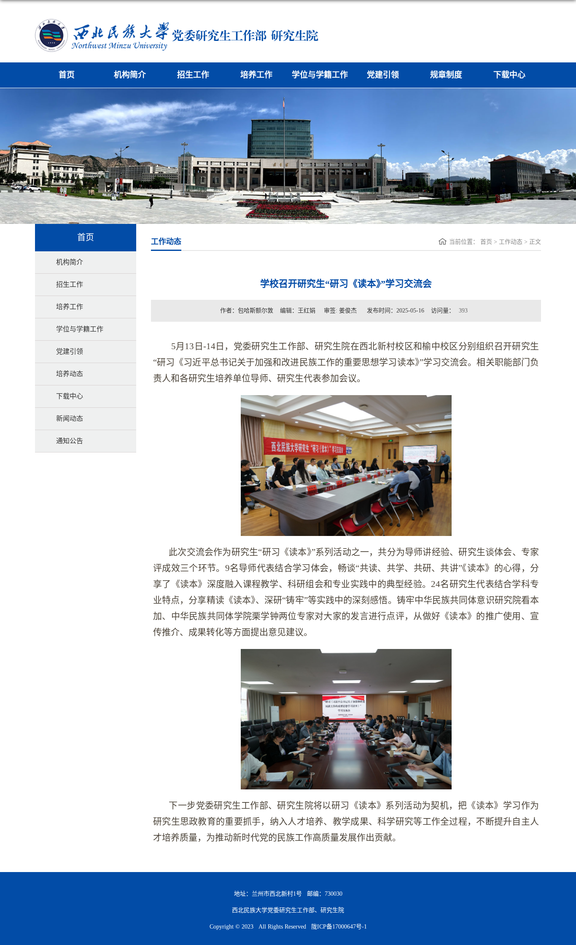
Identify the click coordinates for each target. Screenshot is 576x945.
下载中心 (509, 74)
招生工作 (193, 74)
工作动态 (510, 242)
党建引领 (383, 74)
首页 (67, 74)
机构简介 (130, 74)
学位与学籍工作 (320, 74)
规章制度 (446, 74)
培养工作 (256, 74)
